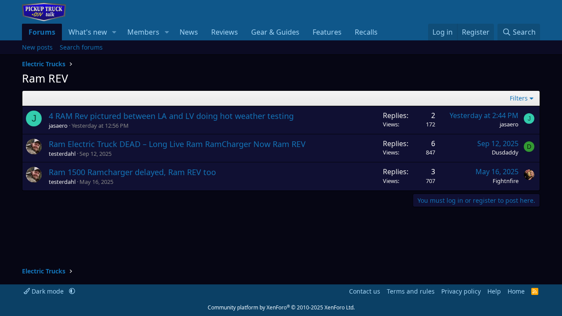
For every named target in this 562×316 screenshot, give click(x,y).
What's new (87, 32)
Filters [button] (519, 98)
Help (494, 291)
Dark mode (47, 291)
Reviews (224, 32)
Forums (42, 32)
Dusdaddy (505, 152)
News (189, 32)
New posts (37, 47)
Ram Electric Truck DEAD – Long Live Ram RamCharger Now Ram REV (177, 144)
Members (143, 32)
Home (516, 291)
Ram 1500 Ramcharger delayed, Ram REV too (132, 172)
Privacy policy (461, 291)
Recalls (366, 32)
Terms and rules (411, 291)
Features (327, 32)
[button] (114, 32)
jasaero (58, 125)
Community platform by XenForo (281, 307)
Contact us (364, 291)
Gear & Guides (275, 32)
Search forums (81, 47)
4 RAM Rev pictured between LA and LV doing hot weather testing (171, 116)
